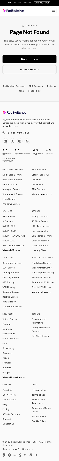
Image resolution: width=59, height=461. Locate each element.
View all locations (12, 377)
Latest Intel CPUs (40, 174)
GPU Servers (36, 86)
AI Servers (8, 221)
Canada (7, 324)
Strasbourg (8, 348)
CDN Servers (9, 267)
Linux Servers (9, 199)
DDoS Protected (40, 240)
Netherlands (9, 333)
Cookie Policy (39, 421)
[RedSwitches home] (14, 11)
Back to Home (29, 59)
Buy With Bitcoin (40, 336)
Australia (7, 367)
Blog (21, 90)
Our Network (9, 394)
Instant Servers (10, 184)
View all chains (40, 292)
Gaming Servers (11, 272)
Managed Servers (11, 189)
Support (7, 419)
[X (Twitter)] (12, 141)
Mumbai (7, 362)
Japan (6, 357)
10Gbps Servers (40, 216)
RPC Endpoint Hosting (43, 272)
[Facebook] (27, 141)
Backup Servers (10, 296)
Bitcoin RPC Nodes (41, 287)
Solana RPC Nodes (41, 277)
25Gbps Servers (40, 221)
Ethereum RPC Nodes (43, 282)
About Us (7, 389)
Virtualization (9, 301)
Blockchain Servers (41, 263)
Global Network (40, 245)
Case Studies (9, 399)
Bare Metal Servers (12, 179)
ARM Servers (38, 189)
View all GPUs (10, 250)
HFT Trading (8, 282)
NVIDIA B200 (9, 240)
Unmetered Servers (42, 235)
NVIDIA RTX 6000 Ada (14, 235)
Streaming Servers (12, 263)
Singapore (8, 353)
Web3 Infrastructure (42, 267)
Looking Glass (39, 250)
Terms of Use (38, 394)
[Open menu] (53, 11)
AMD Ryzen (37, 184)
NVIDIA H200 (9, 230)
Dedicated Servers (14, 86)
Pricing (51, 86)
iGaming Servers (11, 277)
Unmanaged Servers (13, 194)
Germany (7, 328)
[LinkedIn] (5, 141)
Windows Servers (11, 203)
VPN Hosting (9, 287)
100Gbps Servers (41, 226)
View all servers (40, 194)
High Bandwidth (40, 230)
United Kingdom (11, 338)
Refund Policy (39, 416)
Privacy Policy (39, 389)
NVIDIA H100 (9, 226)
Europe (6, 372)
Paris (5, 343)
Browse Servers (29, 69)
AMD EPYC (37, 179)
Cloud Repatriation (12, 306)
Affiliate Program (11, 414)
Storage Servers (11, 292)
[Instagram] (20, 141)
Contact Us (34, 90)
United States (10, 319)
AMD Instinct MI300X (13, 245)
